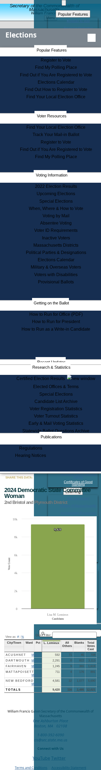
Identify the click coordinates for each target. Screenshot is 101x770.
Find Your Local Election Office (55, 96)
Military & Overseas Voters (56, 267)
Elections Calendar (56, 82)
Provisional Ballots (56, 282)
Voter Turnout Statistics (56, 416)
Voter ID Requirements (56, 230)
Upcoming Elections (56, 193)
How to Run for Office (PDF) (56, 314)
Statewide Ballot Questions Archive (55, 431)
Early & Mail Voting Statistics (56, 423)
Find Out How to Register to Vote (56, 89)
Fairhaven (16, 666)
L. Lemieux (51, 643)
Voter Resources (52, 116)
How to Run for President (56, 321)
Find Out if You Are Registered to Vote (56, 75)
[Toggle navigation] (92, 38)
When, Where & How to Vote (56, 208)
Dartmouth (18, 660)
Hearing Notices (30, 455)
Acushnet (16, 654)
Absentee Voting (56, 223)
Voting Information (51, 175)
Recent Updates (51, 362)
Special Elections (56, 201)
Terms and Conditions (31, 767)
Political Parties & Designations (56, 252)
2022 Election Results (56, 186)
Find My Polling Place (56, 67)
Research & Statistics (51, 367)
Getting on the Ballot (51, 303)
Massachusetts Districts (55, 245)
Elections (21, 35)
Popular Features (52, 50)
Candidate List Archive (56, 401)
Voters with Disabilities (56, 274)
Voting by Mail (56, 215)
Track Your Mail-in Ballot (56, 134)
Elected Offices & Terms (56, 386)
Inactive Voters (56, 238)
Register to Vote (56, 60)
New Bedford (20, 680)
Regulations (30, 448)
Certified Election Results (41, 378)
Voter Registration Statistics (56, 408)
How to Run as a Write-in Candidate (56, 329)
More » (36, 654)
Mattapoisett (20, 671)
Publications (51, 437)
